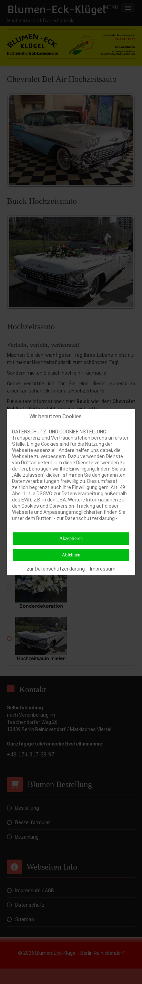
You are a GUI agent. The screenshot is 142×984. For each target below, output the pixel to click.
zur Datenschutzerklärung (56, 569)
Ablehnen (71, 554)
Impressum (102, 569)
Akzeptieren (71, 538)
